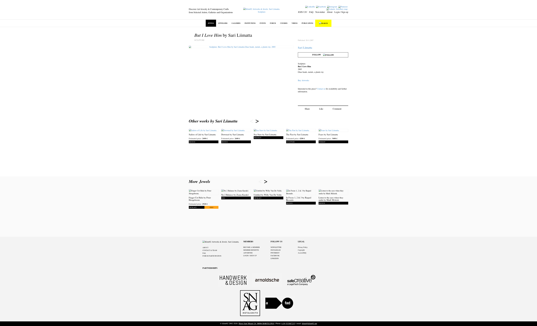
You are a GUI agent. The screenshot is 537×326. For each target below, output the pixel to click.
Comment (337, 108)
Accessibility (302, 253)
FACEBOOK (275, 255)
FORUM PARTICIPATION (211, 256)
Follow (317, 54)
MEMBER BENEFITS (251, 250)
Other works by (213, 121)
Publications (307, 23)
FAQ (311, 11)
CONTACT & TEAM (209, 250)
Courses (283, 23)
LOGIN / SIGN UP (250, 255)
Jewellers (222, 23)
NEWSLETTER (276, 247)
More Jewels (200, 181)
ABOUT (205, 247)
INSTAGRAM (276, 250)
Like (321, 108)
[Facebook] (321, 6)
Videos (294, 23)
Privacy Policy (303, 247)
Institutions (250, 23)
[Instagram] (332, 6)
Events (263, 23)
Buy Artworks (303, 80)
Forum (273, 23)
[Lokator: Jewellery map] (337, 9)
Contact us (321, 88)
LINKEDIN (275, 258)
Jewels (211, 23)
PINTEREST (275, 253)
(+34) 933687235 (288, 323)
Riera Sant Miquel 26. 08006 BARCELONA (256, 323)
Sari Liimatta (305, 47)
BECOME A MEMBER (251, 247)
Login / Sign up (341, 11)
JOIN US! (302, 11)
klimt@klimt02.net (309, 323)
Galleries (236, 23)
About (329, 11)
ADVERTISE (248, 253)
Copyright (301, 250)
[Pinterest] (343, 6)
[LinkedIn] (310, 6)
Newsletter (320, 11)
